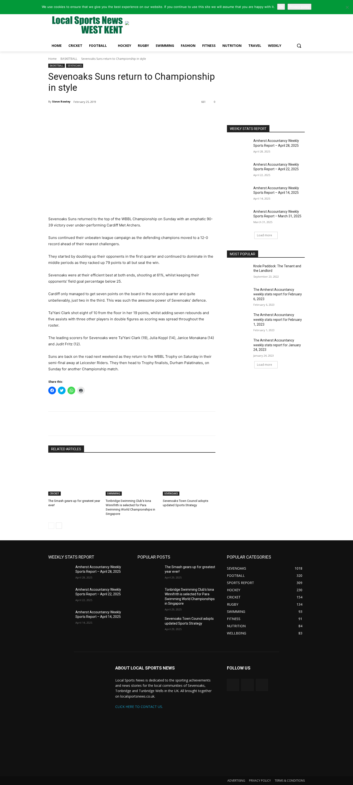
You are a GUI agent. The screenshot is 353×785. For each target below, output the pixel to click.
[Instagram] (247, 685)
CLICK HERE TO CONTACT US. (139, 706)
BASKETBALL (69, 59)
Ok (281, 7)
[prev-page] (51, 526)
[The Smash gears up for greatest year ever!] (74, 477)
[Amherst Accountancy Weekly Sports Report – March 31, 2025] (238, 217)
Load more (264, 235)
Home (52, 59)
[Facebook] (94, 114)
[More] (105, 114)
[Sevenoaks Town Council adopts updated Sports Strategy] (189, 477)
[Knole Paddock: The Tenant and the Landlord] (238, 272)
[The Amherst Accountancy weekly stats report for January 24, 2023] (238, 346)
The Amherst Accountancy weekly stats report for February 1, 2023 (277, 319)
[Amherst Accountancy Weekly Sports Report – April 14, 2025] (238, 194)
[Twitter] (83, 114)
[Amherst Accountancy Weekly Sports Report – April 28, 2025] (238, 147)
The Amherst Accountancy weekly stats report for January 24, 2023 (277, 345)
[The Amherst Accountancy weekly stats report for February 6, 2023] (238, 295)
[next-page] (59, 526)
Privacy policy (299, 7)
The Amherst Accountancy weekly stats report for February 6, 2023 (277, 294)
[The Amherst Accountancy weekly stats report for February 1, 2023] (238, 321)
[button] (299, 45)
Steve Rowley (61, 101)
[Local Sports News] (86, 25)
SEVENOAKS (74, 65)
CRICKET (54, 493)
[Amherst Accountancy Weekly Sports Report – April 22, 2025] (238, 170)
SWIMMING (113, 493)
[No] (347, 7)
